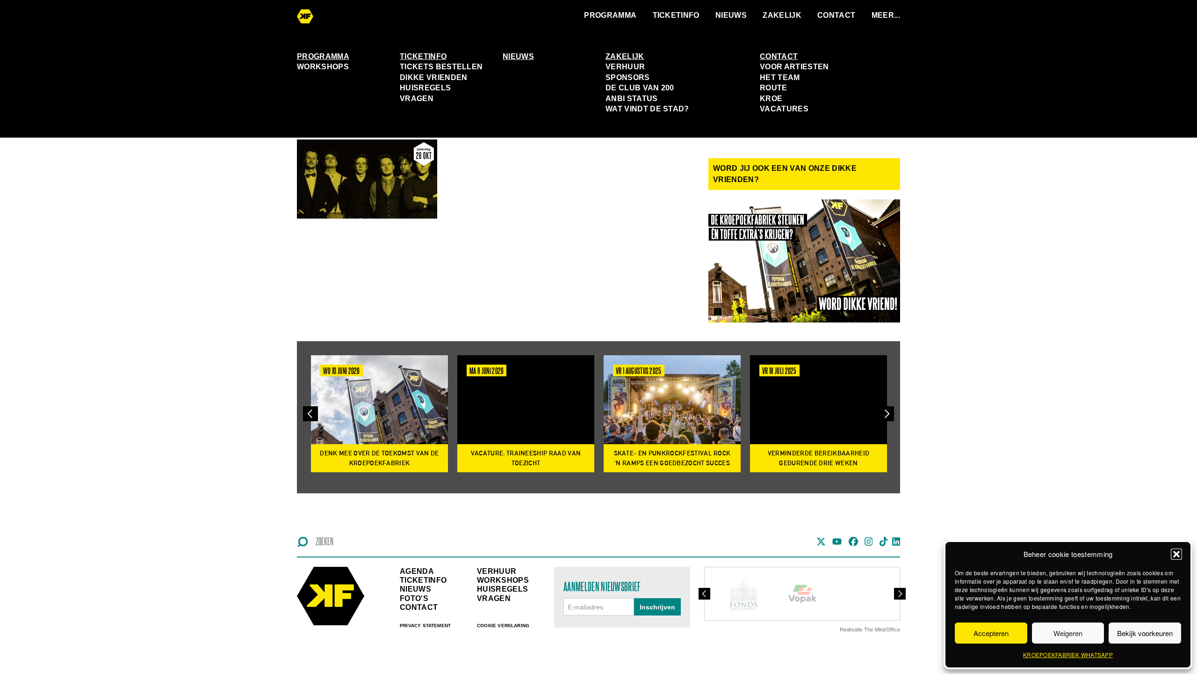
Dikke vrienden (433, 77)
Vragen (416, 99)
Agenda (417, 571)
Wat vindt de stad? (647, 109)
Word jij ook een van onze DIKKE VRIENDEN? (785, 173)
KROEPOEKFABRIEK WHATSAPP (1068, 655)
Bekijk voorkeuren (1145, 633)
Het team (780, 77)
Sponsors (628, 77)
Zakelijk (782, 15)
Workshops (323, 67)
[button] (1176, 554)
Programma (610, 15)
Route (773, 88)
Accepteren (991, 633)
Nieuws (731, 15)
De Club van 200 (640, 88)
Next (886, 414)
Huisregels (425, 88)
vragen (494, 598)
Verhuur (625, 67)
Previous (310, 414)
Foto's (414, 598)
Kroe (771, 99)
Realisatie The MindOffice (870, 629)
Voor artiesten (794, 67)
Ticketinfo (676, 15)
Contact (836, 15)
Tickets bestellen (441, 67)
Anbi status (632, 99)
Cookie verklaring (503, 625)
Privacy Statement (425, 625)
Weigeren (1067, 633)
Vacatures (784, 109)
